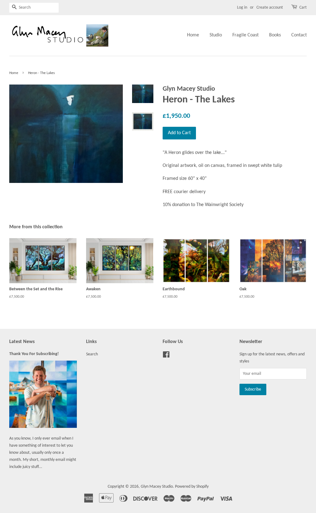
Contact (299, 35)
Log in (242, 7)
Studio (216, 35)
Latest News (22, 341)
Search (92, 354)
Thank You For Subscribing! (34, 354)
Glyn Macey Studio (157, 487)
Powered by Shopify (192, 487)
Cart (303, 7)
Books (275, 35)
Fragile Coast (245, 35)
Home (193, 35)
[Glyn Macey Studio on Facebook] (166, 356)
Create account (269, 7)
